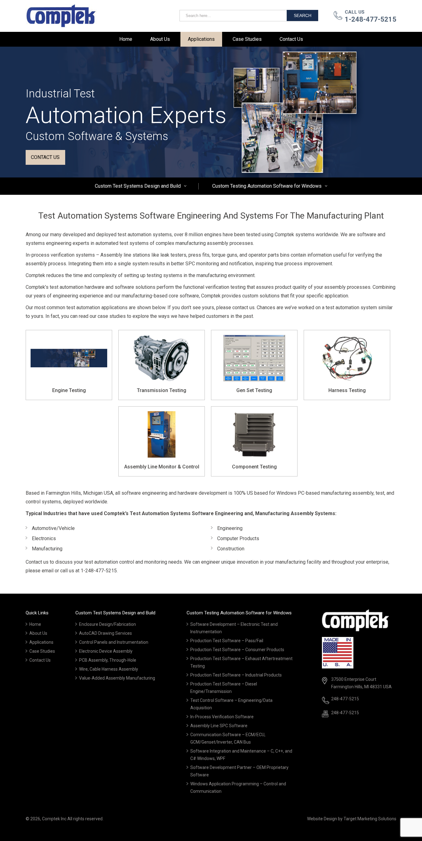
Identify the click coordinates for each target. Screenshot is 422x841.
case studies (112, 316)
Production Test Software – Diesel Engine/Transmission (223, 687)
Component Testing (254, 467)
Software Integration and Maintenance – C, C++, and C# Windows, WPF (241, 755)
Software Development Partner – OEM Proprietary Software (239, 771)
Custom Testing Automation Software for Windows (267, 186)
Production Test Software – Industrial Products (236, 674)
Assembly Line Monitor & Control (161, 467)
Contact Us (291, 39)
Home (125, 39)
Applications (201, 39)
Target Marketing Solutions (370, 818)
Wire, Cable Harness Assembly (108, 669)
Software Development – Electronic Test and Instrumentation (234, 628)
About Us (160, 39)
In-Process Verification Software (222, 716)
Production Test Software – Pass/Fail (226, 640)
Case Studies (247, 39)
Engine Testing (69, 390)
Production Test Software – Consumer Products (237, 649)
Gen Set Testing (254, 390)
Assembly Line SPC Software (218, 725)
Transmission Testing (161, 390)
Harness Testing (347, 390)
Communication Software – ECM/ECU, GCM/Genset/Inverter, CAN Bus (227, 738)
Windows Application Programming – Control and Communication (238, 787)
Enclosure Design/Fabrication (107, 624)
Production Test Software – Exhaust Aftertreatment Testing (241, 662)
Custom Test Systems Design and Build (138, 186)
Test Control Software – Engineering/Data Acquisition (231, 704)
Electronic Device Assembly (106, 651)
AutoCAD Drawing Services (105, 633)
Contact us (45, 157)
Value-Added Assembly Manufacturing (117, 678)
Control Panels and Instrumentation (113, 642)
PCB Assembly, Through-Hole (107, 660)
